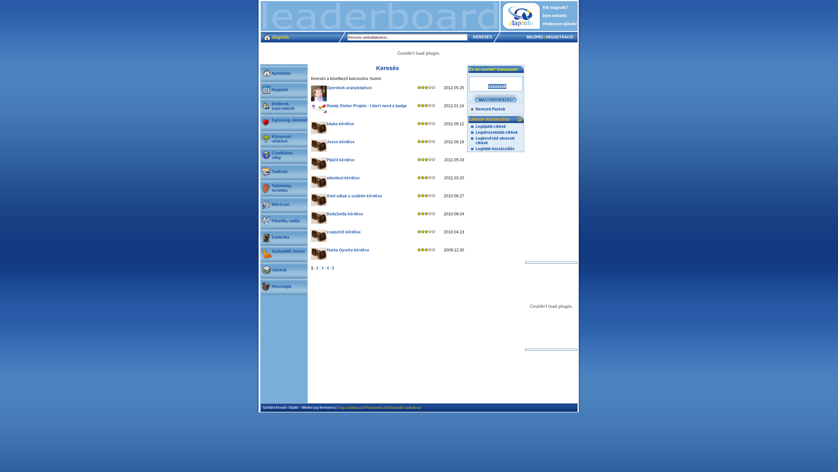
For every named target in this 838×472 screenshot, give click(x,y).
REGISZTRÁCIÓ (560, 37)
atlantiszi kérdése (343, 178)
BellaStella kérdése (345, 214)
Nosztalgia (281, 286)
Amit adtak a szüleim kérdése (354, 196)
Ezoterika (280, 237)
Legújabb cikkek (491, 126)
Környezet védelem (281, 139)
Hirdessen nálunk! (560, 24)
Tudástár (280, 171)
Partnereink (374, 407)
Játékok (279, 270)
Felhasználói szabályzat (403, 407)
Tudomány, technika (282, 188)
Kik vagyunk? (555, 7)
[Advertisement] (380, 16)
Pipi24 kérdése (341, 160)
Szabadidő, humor (288, 251)
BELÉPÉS (535, 37)
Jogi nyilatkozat (350, 407)
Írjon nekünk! (555, 15)
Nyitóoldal (281, 73)
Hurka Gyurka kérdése (348, 250)
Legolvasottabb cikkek (497, 132)
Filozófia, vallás (286, 221)
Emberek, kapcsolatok (283, 106)
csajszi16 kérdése (344, 232)
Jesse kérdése (341, 142)
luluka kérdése (340, 124)
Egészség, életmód (289, 120)
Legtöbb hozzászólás (495, 149)
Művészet (281, 204)
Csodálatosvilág (282, 155)
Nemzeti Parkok (490, 109)
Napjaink (280, 90)
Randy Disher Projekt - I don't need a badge (367, 106)
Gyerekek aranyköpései (349, 88)
